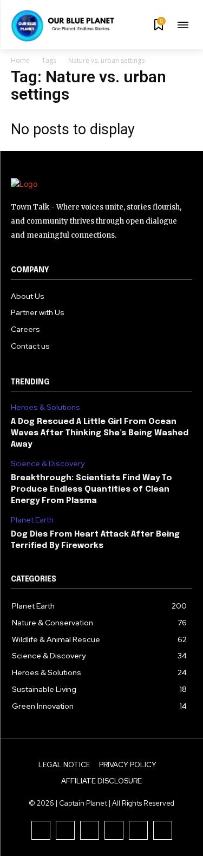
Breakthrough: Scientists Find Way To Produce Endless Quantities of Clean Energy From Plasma (91, 489)
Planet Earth (32, 520)
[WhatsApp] (162, 830)
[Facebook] (40, 830)
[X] (138, 830)
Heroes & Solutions (45, 407)
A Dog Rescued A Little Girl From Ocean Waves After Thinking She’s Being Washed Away (99, 433)
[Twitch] (113, 830)
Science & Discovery (47, 463)
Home (20, 60)
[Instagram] (65, 830)
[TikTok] (89, 830)
